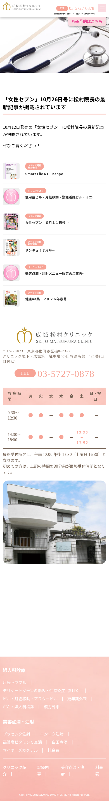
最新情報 (32, 167)
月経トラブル (14, 682)
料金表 (53, 750)
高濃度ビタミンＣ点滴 (22, 742)
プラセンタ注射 (16, 734)
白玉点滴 (59, 742)
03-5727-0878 (81, 8)
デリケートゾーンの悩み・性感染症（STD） (42, 690)
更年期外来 (77, 698)
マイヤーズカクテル (20, 750)
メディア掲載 (34, 165)
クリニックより (36, 190)
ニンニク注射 (51, 734)
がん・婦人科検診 (18, 706)
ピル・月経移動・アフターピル (30, 698)
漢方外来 (52, 706)
